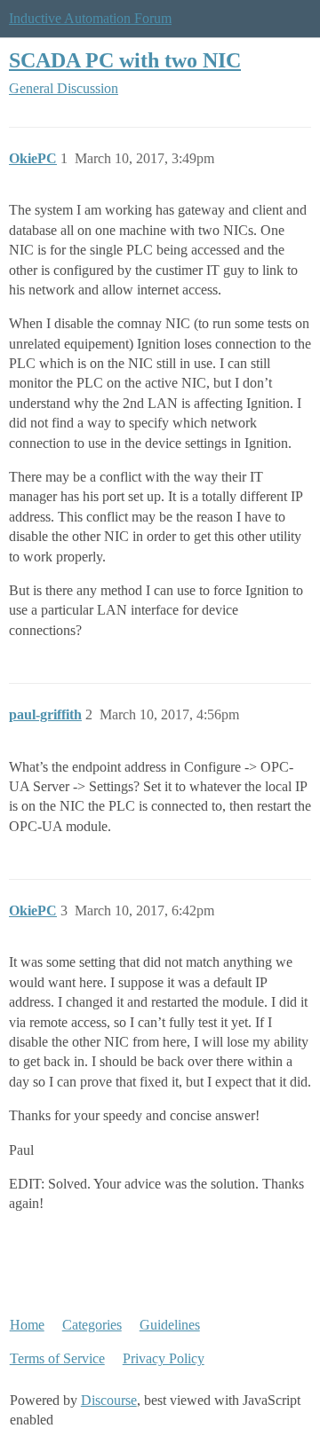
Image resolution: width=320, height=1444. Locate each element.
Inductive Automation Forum (90, 18)
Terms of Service (57, 1358)
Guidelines (170, 1324)
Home (27, 1324)
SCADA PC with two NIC (125, 60)
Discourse (109, 1400)
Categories (92, 1324)
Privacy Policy (163, 1358)
